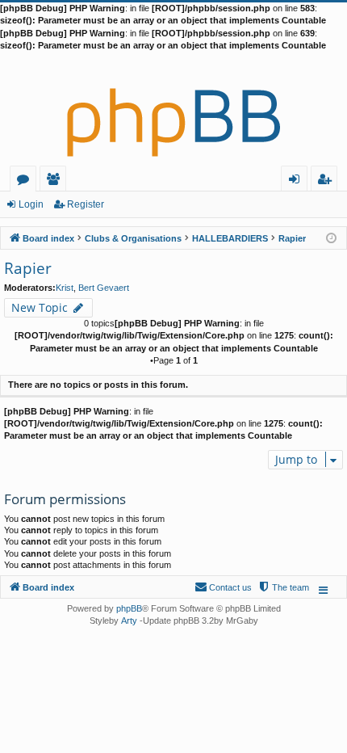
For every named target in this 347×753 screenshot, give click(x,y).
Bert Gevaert (103, 287)
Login (31, 204)
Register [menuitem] (328, 181)
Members (56, 181)
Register (85, 204)
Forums (26, 181)
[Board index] (173, 109)
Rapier (28, 268)
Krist (64, 287)
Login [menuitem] (297, 181)
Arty (129, 620)
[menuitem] (283, 587)
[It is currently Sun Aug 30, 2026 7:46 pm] (331, 237)
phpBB (129, 608)
